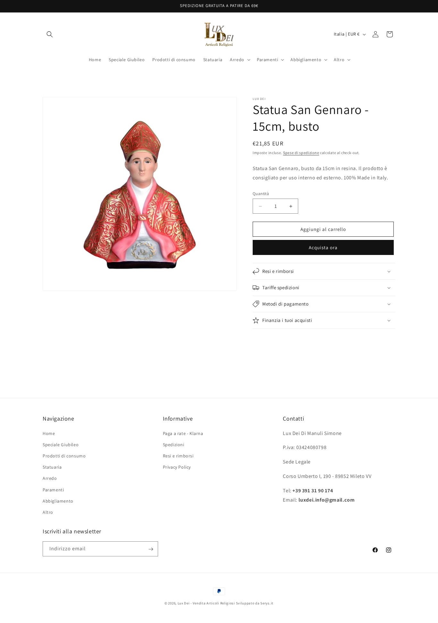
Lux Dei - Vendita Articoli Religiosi (206, 603)
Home (49, 433)
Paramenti (53, 490)
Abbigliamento (58, 501)
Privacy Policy (177, 467)
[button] (50, 34)
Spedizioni (173, 444)
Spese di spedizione (301, 152)
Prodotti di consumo (64, 456)
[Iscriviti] (151, 549)
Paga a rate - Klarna (183, 433)
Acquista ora (323, 247)
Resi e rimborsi (178, 456)
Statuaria (52, 467)
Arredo (50, 478)
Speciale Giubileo (61, 444)
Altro (48, 512)
